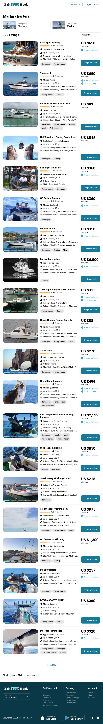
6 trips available (90, 310)
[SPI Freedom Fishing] (51, 459)
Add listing (75, 5)
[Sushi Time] (51, 361)
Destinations (71, 693)
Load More (53, 665)
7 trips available (90, 468)
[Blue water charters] (51, 270)
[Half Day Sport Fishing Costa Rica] (51, 148)
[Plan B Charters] (51, 580)
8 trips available (90, 340)
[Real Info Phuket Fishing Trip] (51, 116)
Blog (44, 693)
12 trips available (91, 127)
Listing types (71, 703)
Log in (88, 5)
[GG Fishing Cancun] (51, 209)
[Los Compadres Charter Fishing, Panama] (51, 427)
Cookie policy (48, 703)
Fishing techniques (73, 698)
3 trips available (90, 63)
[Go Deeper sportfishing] (51, 550)
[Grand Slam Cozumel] (51, 393)
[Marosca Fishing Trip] (51, 641)
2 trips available (90, 498)
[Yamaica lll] (51, 84)
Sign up (97, 5)
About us (46, 695)
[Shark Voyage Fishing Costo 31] (51, 489)
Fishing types (71, 700)
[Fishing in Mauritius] (51, 178)
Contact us (47, 698)
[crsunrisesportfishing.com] (51, 519)
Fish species (70, 695)
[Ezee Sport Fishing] (51, 53)
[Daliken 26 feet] (51, 239)
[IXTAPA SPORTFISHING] (51, 611)
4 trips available (90, 218)
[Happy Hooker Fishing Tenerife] (51, 331)
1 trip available (91, 157)
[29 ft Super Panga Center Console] (51, 300)
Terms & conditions (50, 705)
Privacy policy (48, 700)
